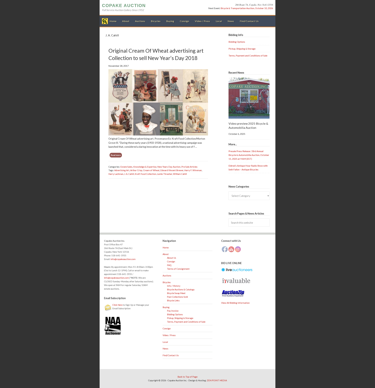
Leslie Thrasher (164, 174)
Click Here (117, 305)
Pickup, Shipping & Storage (242, 48)
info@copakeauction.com (123, 259)
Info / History (173, 285)
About (166, 254)
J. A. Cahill (129, 174)
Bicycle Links (173, 300)
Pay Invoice (172, 310)
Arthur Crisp (136, 170)
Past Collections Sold (177, 296)
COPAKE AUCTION (124, 5)
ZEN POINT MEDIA (217, 380)
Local (165, 342)
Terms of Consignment (178, 268)
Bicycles (167, 282)
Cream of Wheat (151, 170)
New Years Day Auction (168, 166)
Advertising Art (121, 170)
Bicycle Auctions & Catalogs (181, 289)
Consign (171, 261)
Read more (116, 155)
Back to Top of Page (187, 376)
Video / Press (169, 335)
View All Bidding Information (235, 302)
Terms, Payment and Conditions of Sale (248, 55)
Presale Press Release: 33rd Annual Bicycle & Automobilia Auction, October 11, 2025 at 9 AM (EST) (249, 155)
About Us (171, 257)
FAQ (169, 265)
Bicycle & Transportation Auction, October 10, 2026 (247, 8)
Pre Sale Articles (189, 166)
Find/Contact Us (171, 355)
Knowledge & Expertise (144, 166)
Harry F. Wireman (193, 170)
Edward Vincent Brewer (171, 170)
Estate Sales (126, 166)
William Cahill (180, 174)
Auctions (167, 275)
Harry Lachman (115, 174)
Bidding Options (237, 41)
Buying (166, 307)
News (165, 348)
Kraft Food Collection (145, 174)
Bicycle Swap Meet (176, 293)
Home (166, 247)
